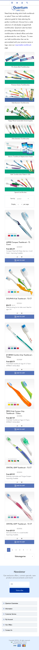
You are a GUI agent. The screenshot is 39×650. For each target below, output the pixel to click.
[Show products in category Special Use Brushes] (19, 184)
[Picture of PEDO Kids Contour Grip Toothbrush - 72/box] (19, 394)
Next (27, 550)
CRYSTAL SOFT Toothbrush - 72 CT (19, 524)
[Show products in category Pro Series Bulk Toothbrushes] (19, 59)
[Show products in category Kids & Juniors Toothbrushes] (19, 95)
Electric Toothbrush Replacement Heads (20, 156)
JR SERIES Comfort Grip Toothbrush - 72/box (19, 356)
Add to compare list (17, 256)
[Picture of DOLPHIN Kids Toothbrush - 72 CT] (19, 281)
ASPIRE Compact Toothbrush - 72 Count (18, 243)
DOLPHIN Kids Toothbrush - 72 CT (19, 299)
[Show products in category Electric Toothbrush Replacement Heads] (19, 149)
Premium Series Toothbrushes (20, 85)
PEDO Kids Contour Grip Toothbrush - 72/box (15, 412)
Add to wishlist (21, 256)
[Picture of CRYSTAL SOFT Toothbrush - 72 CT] (19, 506)
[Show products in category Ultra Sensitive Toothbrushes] (19, 131)
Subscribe (19, 590)
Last (30, 550)
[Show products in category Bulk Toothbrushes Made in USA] (19, 166)
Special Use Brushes (20, 192)
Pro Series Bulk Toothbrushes (20, 67)
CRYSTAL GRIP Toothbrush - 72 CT (19, 468)
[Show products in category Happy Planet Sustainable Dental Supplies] (19, 113)
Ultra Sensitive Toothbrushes (20, 138)
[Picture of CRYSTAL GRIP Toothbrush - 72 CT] (19, 450)
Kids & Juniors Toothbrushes (20, 103)
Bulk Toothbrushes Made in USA (20, 174)
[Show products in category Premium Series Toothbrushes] (19, 77)
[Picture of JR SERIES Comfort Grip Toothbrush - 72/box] (19, 337)
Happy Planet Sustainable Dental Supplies (20, 121)
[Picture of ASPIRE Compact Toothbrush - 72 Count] (19, 225)
